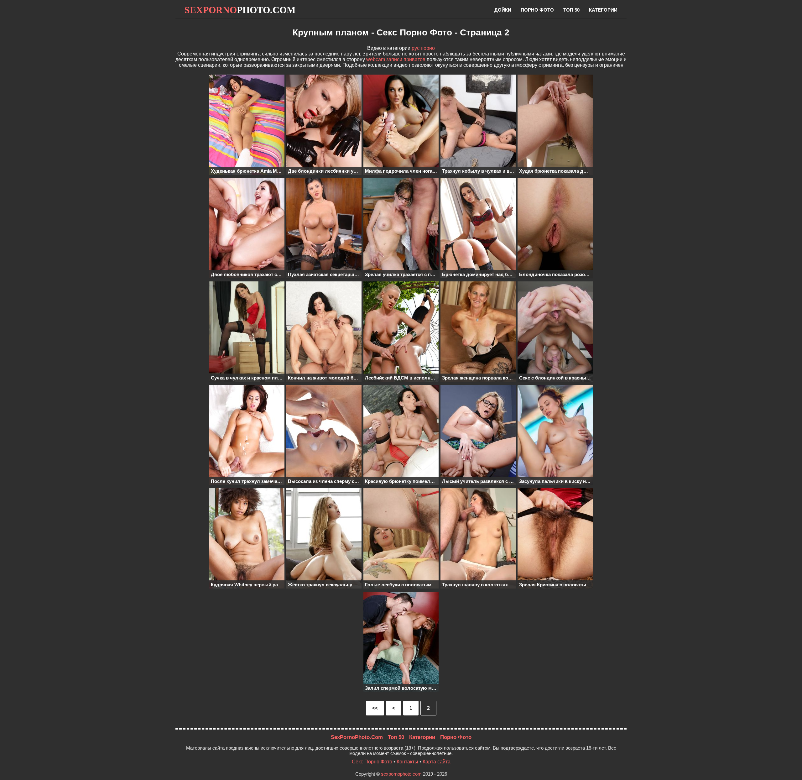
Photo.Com (240, 10)
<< (375, 708)
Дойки (502, 10)
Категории (603, 10)
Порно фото (537, 10)
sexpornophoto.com (401, 774)
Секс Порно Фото (372, 761)
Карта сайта (436, 761)
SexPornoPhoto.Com (357, 737)
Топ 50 (571, 10)
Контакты (407, 761)
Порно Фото (455, 737)
